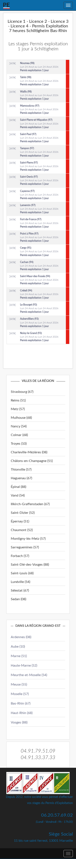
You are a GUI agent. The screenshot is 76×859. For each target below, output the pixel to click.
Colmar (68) (19, 435)
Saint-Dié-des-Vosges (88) (30, 564)
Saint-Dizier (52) (23, 512)
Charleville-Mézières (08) (29, 452)
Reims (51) (18, 400)
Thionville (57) (21, 469)
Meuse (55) (19, 684)
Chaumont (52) (22, 530)
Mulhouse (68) (21, 417)
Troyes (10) (19, 443)
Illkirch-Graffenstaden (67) (30, 504)
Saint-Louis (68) (22, 573)
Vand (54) (18, 495)
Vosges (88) (19, 722)
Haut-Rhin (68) (22, 713)
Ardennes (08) (21, 637)
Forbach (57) (20, 556)
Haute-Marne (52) (24, 665)
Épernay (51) (20, 521)
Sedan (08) (18, 599)
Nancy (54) (19, 426)
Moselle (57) (20, 694)
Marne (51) (19, 656)
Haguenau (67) (21, 478)
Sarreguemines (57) (25, 547)
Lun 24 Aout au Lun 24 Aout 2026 (39, 67)
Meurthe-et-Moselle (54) (29, 675)
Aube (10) (18, 646)
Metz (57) (18, 409)
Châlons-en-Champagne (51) (32, 461)
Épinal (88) (18, 487)
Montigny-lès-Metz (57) (28, 538)
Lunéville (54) (20, 582)
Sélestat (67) (20, 590)
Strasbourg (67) (22, 391)
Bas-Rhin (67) (20, 703)
